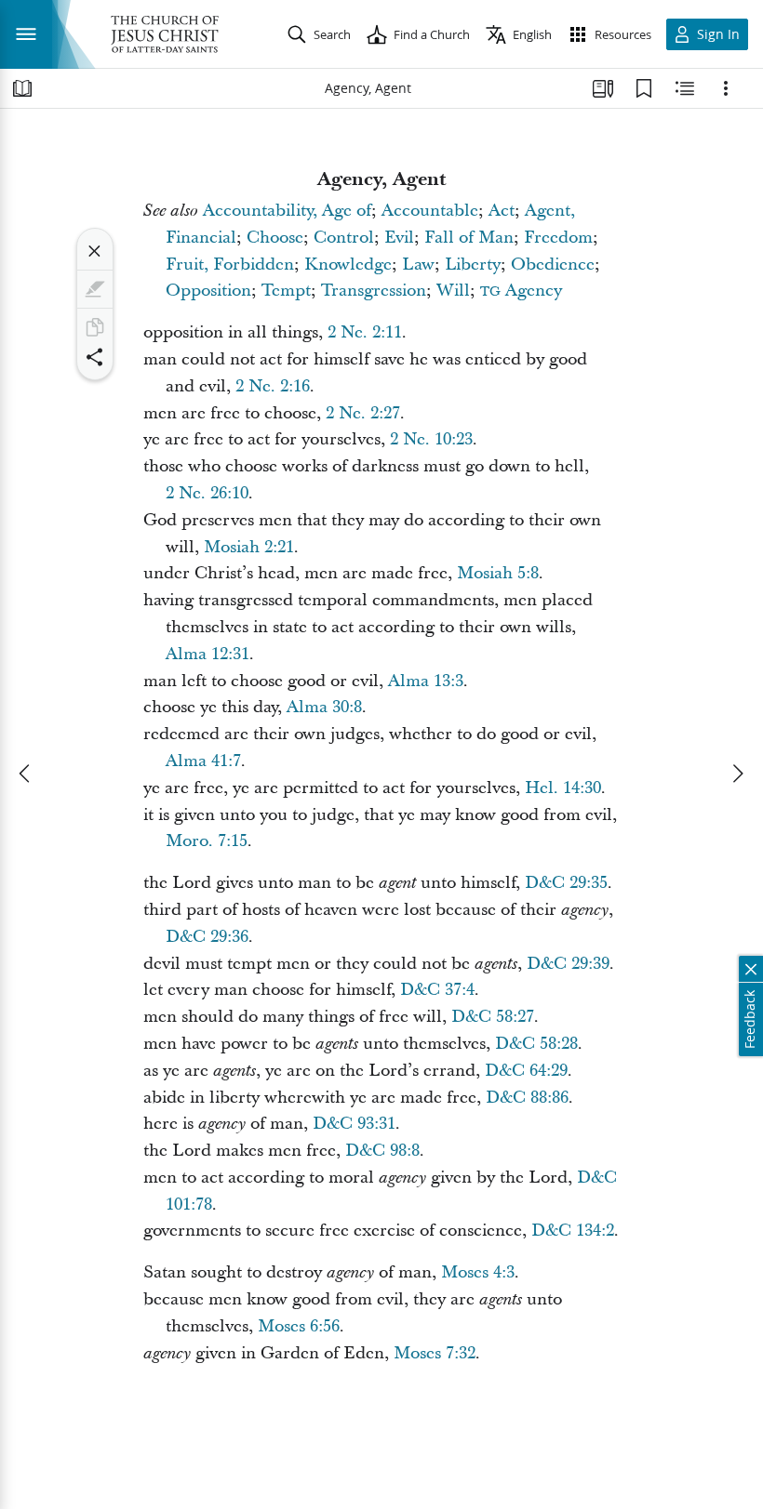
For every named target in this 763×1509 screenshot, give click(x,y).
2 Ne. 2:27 (363, 413)
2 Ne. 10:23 (431, 439)
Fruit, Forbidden (230, 264)
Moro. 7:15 (207, 841)
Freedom (558, 237)
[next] (737, 773)
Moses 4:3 (478, 1272)
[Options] (725, 88)
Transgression (373, 290)
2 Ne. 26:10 (207, 493)
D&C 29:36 (207, 936)
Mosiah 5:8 (498, 573)
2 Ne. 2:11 (365, 332)
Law (418, 264)
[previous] (26, 773)
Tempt (286, 290)
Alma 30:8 (324, 707)
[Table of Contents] (22, 88)
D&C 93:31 (354, 1123)
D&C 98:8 (382, 1150)
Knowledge (348, 264)
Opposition (208, 290)
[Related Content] (684, 88)
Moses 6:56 (299, 1326)
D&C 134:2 (572, 1230)
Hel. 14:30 (563, 788)
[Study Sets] (603, 88)
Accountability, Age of (287, 210)
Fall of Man (469, 237)
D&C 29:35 (566, 882)
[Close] (95, 251)
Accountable (430, 210)
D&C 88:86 (527, 1097)
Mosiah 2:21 (249, 547)
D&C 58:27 (492, 1016)
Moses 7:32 (434, 1353)
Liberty (473, 264)
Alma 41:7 (203, 761)
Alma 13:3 (425, 681)
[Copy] (95, 327)
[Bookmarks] (644, 88)
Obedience (553, 264)
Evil (399, 237)
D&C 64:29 (526, 1070)
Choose (275, 237)
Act (502, 210)
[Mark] (95, 289)
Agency (521, 290)
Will (453, 290)
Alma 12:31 (207, 654)
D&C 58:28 (536, 1043)
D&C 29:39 (568, 963)
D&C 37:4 (437, 989)
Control (344, 237)
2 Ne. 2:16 (272, 386)
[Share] (95, 357)
